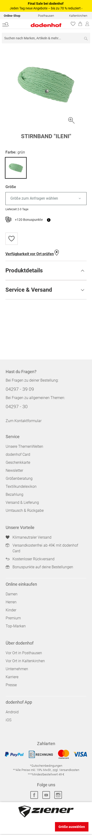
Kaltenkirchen (78, 15)
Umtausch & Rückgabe (25, 510)
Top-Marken (16, 626)
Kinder (11, 610)
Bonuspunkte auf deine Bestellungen (43, 567)
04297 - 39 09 (20, 389)
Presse (11, 685)
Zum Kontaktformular (24, 421)
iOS (8, 720)
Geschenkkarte (18, 462)
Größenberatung (19, 478)
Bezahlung (14, 494)
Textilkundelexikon (21, 486)
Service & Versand (28, 289)
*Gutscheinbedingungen (46, 765)
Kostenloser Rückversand (33, 559)
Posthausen (46, 15)
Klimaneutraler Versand (32, 537)
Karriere (12, 677)
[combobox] (46, 38)
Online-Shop (12, 15)
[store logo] (39, 25)
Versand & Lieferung (22, 502)
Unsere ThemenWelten (24, 446)
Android (12, 712)
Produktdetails (24, 270)
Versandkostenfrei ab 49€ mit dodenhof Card (45, 548)
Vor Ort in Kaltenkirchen (25, 661)
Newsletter (14, 470)
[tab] (46, 270)
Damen (11, 594)
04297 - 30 (17, 406)
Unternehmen (17, 669)
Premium (13, 618)
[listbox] (46, 198)
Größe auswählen (72, 827)
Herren (11, 602)
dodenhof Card (18, 454)
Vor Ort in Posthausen (24, 653)
